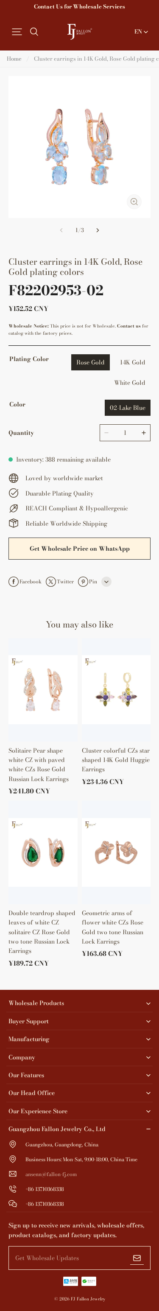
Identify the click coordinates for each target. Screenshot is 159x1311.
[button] (16, 31)
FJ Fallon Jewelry (88, 1299)
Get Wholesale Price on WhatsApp (80, 548)
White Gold (129, 382)
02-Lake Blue (127, 407)
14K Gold (132, 362)
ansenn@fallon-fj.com (51, 1174)
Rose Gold (90, 362)
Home (14, 58)
